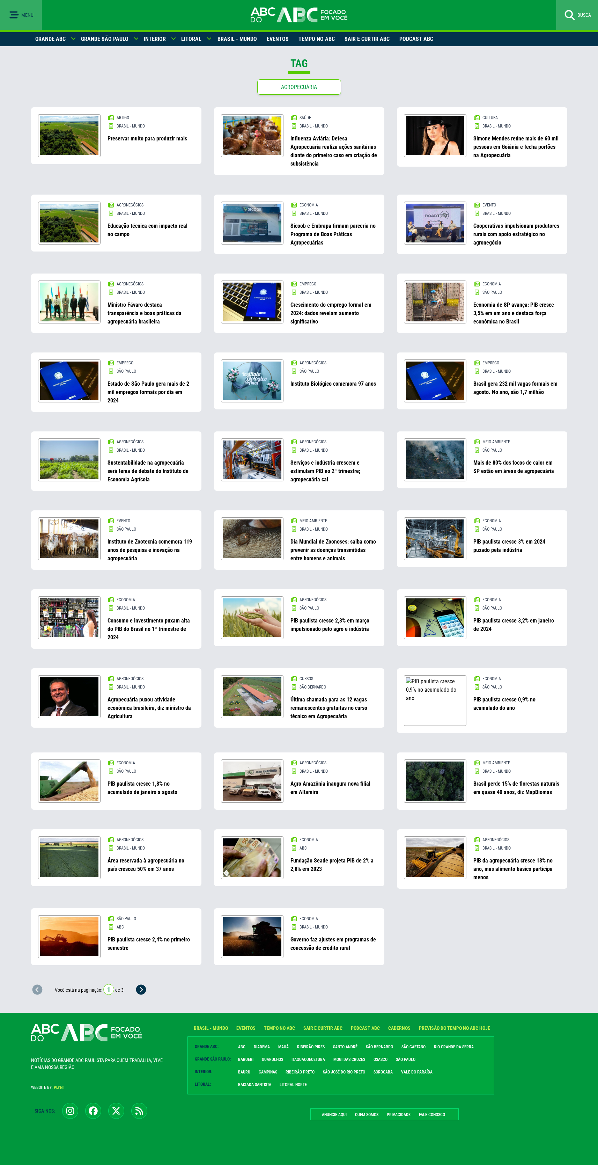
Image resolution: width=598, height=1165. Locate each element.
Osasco (380, 1059)
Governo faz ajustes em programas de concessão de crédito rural (333, 943)
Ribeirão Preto (300, 1072)
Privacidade (399, 1114)
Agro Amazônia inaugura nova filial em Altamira (330, 787)
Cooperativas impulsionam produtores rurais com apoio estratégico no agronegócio (516, 234)
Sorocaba (383, 1072)
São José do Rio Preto (344, 1072)
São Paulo (405, 1059)
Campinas (268, 1072)
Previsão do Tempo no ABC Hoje (454, 1028)
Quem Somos (366, 1114)
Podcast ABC (416, 39)
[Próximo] (141, 989)
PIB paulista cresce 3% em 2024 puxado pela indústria (509, 545)
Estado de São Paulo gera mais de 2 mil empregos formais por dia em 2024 (148, 392)
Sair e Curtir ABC (367, 39)
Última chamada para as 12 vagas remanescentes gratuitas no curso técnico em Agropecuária (328, 708)
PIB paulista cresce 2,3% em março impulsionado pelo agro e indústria (329, 624)
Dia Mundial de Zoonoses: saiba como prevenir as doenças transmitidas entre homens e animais (333, 550)
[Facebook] (93, 1111)
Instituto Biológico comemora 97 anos (333, 383)
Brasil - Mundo (237, 39)
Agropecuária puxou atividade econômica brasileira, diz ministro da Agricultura (149, 708)
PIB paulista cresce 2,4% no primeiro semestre (149, 943)
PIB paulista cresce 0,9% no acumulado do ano (504, 703)
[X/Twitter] (116, 1111)
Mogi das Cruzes (349, 1059)
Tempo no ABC (316, 39)
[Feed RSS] (139, 1111)
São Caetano (413, 1046)
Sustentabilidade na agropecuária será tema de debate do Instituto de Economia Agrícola (148, 471)
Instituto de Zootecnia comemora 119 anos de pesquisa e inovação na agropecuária (150, 550)
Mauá (283, 1046)
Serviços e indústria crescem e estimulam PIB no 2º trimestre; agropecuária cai (325, 471)
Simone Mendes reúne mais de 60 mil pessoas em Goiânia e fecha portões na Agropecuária (516, 147)
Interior (155, 39)
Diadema (262, 1046)
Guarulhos (272, 1059)
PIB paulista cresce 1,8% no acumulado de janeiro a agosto (142, 787)
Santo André (345, 1046)
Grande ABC (50, 39)
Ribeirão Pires (311, 1046)
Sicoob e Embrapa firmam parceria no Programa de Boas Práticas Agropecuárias (333, 234)
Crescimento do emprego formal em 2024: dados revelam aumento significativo (330, 313)
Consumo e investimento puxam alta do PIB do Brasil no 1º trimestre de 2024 (149, 629)
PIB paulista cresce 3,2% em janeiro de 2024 (513, 624)
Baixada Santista (254, 1084)
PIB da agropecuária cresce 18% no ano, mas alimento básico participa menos (513, 869)
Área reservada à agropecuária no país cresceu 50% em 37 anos (146, 864)
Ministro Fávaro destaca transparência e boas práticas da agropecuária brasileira (145, 313)
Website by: (47, 1087)
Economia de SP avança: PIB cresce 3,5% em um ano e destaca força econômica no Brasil (513, 313)
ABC (241, 1046)
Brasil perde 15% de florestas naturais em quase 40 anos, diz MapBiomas (516, 787)
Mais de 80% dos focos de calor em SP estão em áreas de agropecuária (513, 466)
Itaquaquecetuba (308, 1059)
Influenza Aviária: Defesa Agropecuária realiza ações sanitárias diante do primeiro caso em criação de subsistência (333, 151)
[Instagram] (70, 1111)
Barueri (245, 1059)
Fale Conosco (432, 1114)
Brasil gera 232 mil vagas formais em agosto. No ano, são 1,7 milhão (515, 387)
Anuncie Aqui (334, 1114)
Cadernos (399, 1028)
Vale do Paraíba (417, 1072)
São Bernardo (379, 1046)
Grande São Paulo (104, 39)
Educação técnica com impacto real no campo (147, 230)
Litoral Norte (293, 1084)
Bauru (244, 1072)
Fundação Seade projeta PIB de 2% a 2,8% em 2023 (332, 864)
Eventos (278, 39)
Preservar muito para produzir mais (147, 138)
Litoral (191, 39)
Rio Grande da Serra (454, 1046)
